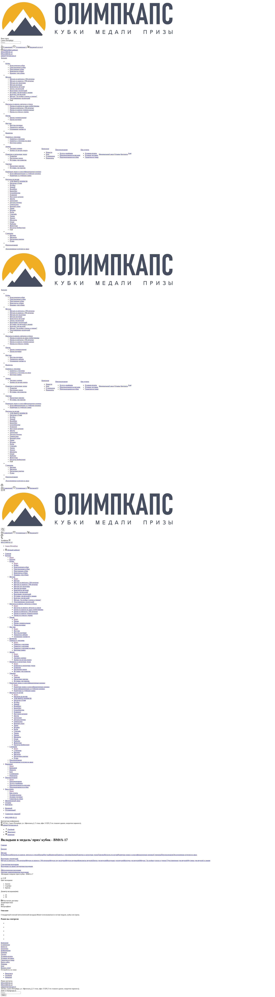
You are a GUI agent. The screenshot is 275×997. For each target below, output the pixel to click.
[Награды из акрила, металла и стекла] (23, 102)
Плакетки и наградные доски (24, 665)
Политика (4, 948)
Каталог (12, 559)
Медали (16, 581)
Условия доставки (7, 958)
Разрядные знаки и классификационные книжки (31, 687)
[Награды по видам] (23, 177)
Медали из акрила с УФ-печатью (38, 860)
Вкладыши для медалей (115, 860)
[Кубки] (23, 62)
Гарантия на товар (7, 960)
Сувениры (17, 750)
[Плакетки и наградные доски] (23, 152)
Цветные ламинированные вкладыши (15, 872)
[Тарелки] (23, 162)
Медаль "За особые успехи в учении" (153, 860)
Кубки (16, 565)
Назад (11, 557)
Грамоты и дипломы (21, 644)
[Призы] (23, 114)
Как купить (13, 793)
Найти (4, 995)
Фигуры (17, 631)
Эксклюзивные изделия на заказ (185, 855)
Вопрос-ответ (6, 968)
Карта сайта (5, 962)
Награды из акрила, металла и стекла (27, 608)
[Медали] (23, 75)
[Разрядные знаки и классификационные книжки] (23, 170)
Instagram (11, 834)
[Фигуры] (23, 121)
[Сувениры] (23, 232)
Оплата (3, 954)
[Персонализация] (23, 243)
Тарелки (17, 677)
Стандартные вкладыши (24, 866)
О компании (5, 945)
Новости (4, 947)
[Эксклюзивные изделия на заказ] (23, 247)
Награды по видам (20, 696)
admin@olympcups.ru (8, 56)
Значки (16, 656)
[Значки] (23, 145)
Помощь (4, 952)
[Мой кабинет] (2, 485)
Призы (16, 621)
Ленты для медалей (100, 860)
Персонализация (15, 781)
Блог (2, 966)
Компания (13, 768)
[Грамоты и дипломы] (23, 135)
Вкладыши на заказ (8, 866)
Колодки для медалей (132, 860)
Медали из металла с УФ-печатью (13, 860)
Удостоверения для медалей (177, 860)
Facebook (11, 829)
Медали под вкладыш (57, 860)
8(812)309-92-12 (6, 52)
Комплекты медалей (85, 860)
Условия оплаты (7, 956)
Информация (5, 950)
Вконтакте (11, 832)
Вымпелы (53, 855)
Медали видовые (71, 860)
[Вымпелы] (23, 131)
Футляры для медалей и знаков (199, 860)
